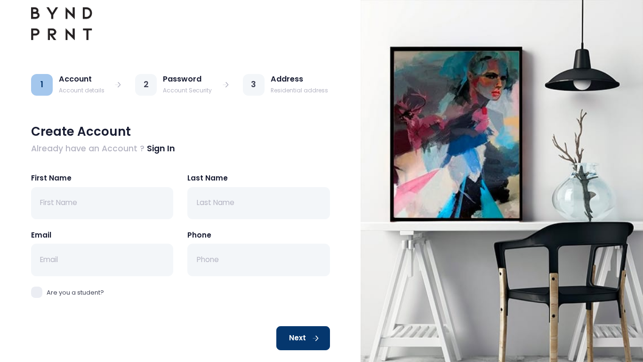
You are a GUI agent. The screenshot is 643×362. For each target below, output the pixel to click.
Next (298, 338)
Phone (199, 235)
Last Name (207, 178)
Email (41, 235)
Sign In (161, 148)
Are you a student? (75, 292)
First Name (51, 178)
